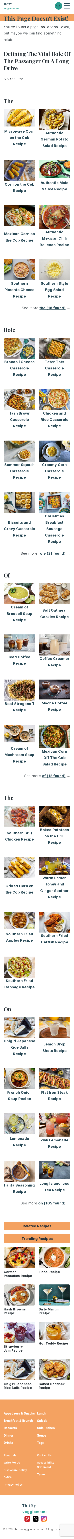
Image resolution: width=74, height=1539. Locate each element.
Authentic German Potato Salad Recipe (54, 139)
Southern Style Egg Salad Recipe (54, 289)
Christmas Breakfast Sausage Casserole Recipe (54, 529)
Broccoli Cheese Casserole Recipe (19, 368)
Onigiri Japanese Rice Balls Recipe (19, 1047)
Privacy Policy (13, 1484)
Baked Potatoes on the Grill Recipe (54, 836)
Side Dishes (46, 1428)
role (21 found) (52, 553)
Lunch (41, 1413)
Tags (40, 1443)
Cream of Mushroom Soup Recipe (20, 754)
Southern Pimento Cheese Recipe (20, 289)
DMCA (8, 1477)
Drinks (8, 1443)
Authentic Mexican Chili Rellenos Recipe (54, 238)
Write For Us (12, 1462)
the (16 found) (52, 308)
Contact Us (44, 1455)
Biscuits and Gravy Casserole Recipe (19, 528)
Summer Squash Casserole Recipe (19, 471)
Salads (42, 1421)
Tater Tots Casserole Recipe (54, 368)
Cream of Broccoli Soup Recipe (20, 613)
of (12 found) (54, 776)
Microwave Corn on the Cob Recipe (19, 137)
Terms (41, 1474)
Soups (42, 1435)
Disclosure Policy (15, 1470)
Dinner (9, 1435)
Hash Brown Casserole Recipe (19, 419)
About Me (10, 1455)
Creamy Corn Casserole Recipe (54, 471)
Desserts (10, 1428)
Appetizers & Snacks (19, 1413)
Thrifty (11, 6)
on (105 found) (52, 1203)
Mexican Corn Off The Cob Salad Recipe (54, 757)
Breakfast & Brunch (18, 1421)
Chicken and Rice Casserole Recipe (54, 419)
